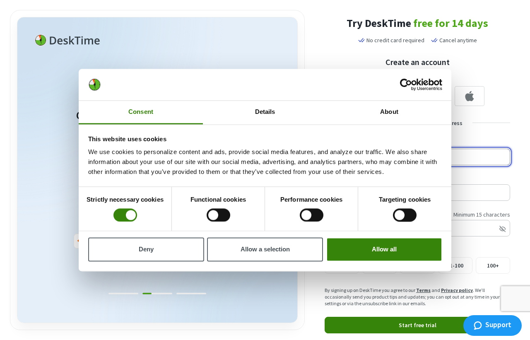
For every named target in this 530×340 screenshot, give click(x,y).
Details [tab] (265, 112)
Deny (146, 249)
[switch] (218, 215)
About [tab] (389, 112)
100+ (493, 265)
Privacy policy (457, 290)
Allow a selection (265, 249)
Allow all (384, 249)
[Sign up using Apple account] (469, 96)
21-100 (455, 265)
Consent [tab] (140, 112)
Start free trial (417, 325)
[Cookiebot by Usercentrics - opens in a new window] (406, 84)
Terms (423, 290)
